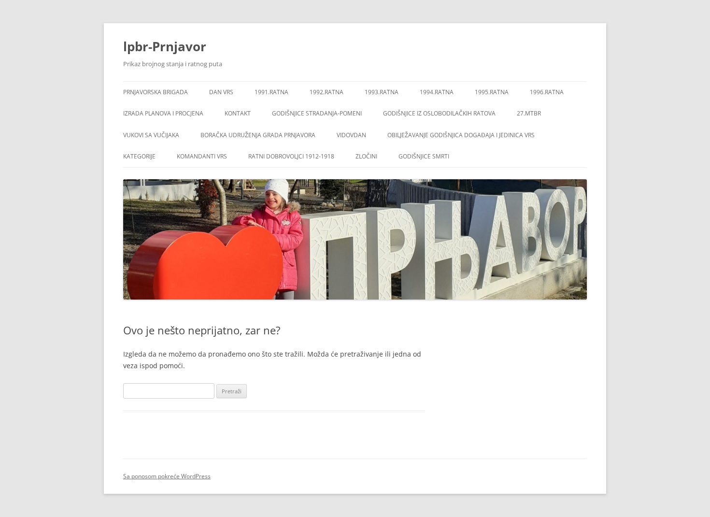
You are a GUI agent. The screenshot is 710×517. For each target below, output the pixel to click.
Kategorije (139, 156)
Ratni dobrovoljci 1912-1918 (291, 156)
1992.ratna (326, 92)
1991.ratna (271, 92)
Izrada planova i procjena (163, 113)
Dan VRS (221, 92)
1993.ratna (381, 92)
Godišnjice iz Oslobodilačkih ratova (439, 113)
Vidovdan (351, 135)
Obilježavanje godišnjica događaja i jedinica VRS (461, 135)
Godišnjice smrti (423, 156)
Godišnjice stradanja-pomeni (317, 113)
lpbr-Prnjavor (164, 46)
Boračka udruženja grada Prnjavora (257, 135)
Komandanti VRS (202, 156)
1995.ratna (492, 92)
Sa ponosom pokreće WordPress (167, 476)
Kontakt (238, 113)
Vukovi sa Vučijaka (151, 135)
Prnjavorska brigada (155, 92)
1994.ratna (437, 92)
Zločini (366, 156)
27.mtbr (529, 113)
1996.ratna (547, 92)
